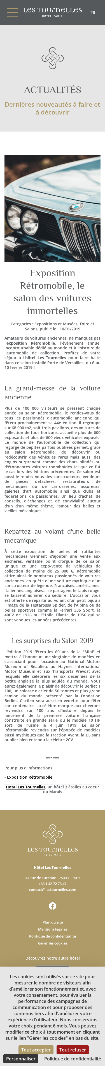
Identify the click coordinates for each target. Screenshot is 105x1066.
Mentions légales (52, 929)
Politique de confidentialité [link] (72, 1059)
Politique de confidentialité (52, 936)
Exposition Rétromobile (29, 777)
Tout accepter (36, 1050)
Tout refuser (72, 1050)
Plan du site (53, 922)
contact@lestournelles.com (52, 889)
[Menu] (15, 12)
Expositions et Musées (56, 323)
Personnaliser (21, 1059)
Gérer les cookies (52, 943)
